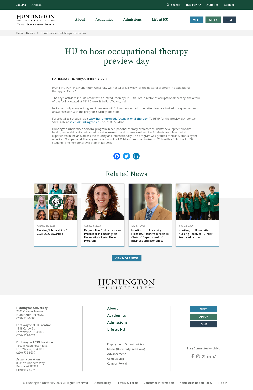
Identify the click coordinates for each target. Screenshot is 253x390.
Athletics (212, 5)
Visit (196, 20)
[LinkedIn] (136, 156)
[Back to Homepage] (126, 283)
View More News (126, 258)
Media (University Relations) (126, 349)
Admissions (132, 20)
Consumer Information (159, 383)
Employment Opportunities (125, 344)
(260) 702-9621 (25, 335)
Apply (213, 20)
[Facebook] (116, 156)
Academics (104, 20)
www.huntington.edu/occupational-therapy (118, 118)
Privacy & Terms (127, 383)
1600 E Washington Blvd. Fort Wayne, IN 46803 (32, 347)
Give (229, 20)
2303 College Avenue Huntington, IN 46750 (30, 313)
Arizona (36, 5)
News (29, 33)
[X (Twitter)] (204, 356)
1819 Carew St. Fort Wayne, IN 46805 (30, 330)
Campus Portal (117, 363)
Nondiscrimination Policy (196, 383)
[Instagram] (198, 356)
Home (20, 33)
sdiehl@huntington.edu (85, 122)
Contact (229, 5)
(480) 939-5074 (25, 370)
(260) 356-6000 (25, 318)
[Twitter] (126, 156)
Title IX (222, 383)
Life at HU (160, 20)
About (80, 20)
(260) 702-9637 (25, 352)
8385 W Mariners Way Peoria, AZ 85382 (30, 364)
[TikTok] (215, 356)
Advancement (116, 354)
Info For (191, 5)
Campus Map (115, 359)
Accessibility (102, 383)
